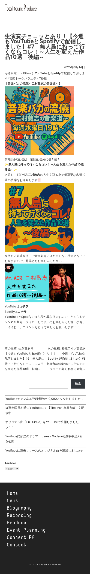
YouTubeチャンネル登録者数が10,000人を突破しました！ (44, 399)
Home (12, 493)
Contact (16, 544)
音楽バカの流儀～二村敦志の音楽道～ (33, 83)
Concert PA (21, 537)
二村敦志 (34, 174)
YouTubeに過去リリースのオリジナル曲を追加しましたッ (44, 450)
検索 (78, 383)
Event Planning (26, 530)
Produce (16, 522)
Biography (19, 508)
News (12, 500)
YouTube (41, 73)
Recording (19, 515)
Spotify (56, 73)
